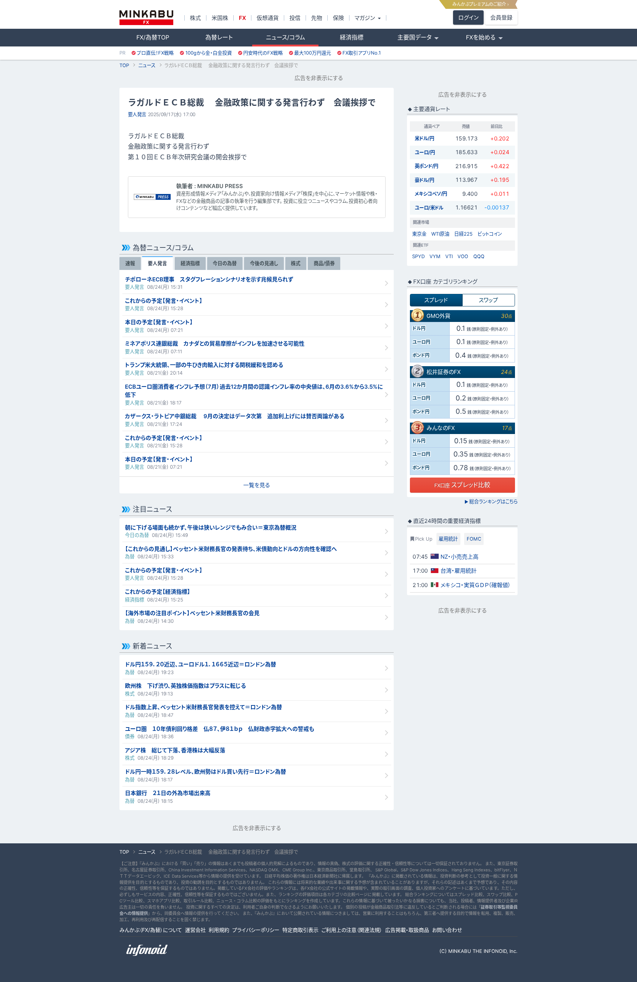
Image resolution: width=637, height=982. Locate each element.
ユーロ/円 (425, 152)
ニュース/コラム (285, 37)
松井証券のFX (444, 371)
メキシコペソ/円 (431, 194)
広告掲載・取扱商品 (407, 930)
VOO (462, 256)
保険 (338, 17)
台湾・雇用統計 (459, 570)
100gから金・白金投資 (208, 53)
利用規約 (219, 930)
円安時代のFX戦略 (263, 53)
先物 (316, 17)
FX (242, 17)
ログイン (468, 17)
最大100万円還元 (312, 53)
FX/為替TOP (152, 37)
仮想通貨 (268, 17)
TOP (124, 65)
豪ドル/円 (424, 180)
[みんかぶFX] (146, 17)
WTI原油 (440, 234)
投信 (294, 17)
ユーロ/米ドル (429, 208)
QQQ (478, 256)
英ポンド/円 (426, 166)
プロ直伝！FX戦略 (155, 53)
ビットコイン (489, 234)
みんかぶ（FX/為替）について (150, 930)
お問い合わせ (447, 930)
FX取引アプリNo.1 (361, 53)
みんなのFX (441, 427)
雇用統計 (448, 539)
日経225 (463, 234)
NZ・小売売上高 (459, 556)
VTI (449, 256)
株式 (195, 17)
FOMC (474, 539)
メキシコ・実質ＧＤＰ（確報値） (476, 585)
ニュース (147, 65)
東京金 (419, 234)
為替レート (219, 37)
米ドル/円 (424, 138)
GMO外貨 (438, 315)
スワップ (488, 299)
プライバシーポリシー (255, 930)
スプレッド (436, 299)
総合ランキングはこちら (491, 501)
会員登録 (501, 17)
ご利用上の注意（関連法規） (351, 930)
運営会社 (195, 930)
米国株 (220, 17)
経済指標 (351, 37)
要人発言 (137, 114)
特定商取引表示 (300, 930)
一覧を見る (256, 485)
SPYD (418, 256)
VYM (435, 256)
